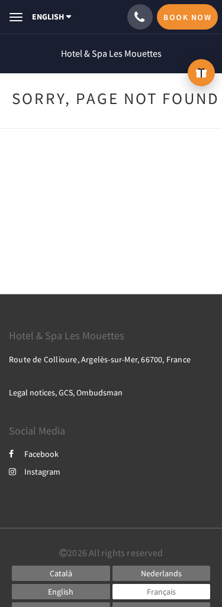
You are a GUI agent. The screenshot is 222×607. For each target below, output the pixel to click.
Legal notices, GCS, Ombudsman (66, 392)
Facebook (41, 454)
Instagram (42, 471)
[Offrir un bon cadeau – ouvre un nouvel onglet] (201, 72)
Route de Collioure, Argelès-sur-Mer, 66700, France (100, 359)
